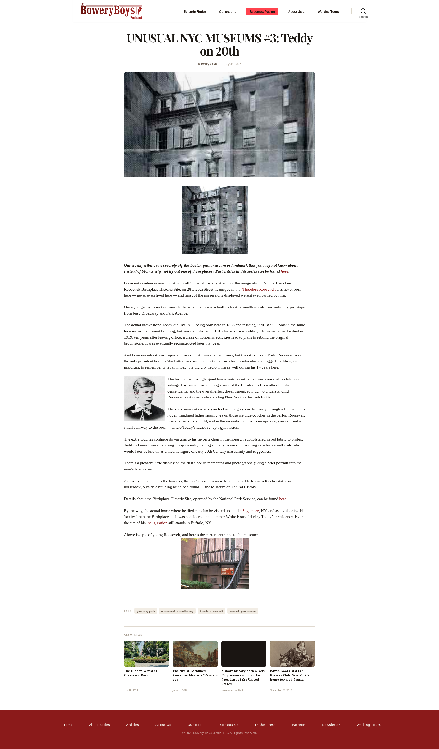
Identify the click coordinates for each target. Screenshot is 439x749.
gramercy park (146, 611)
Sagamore (250, 510)
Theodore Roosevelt (259, 289)
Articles (132, 724)
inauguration (157, 523)
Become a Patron (262, 11)
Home (68, 724)
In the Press (265, 724)
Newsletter (331, 724)
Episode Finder (195, 11)
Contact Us (229, 724)
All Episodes (99, 724)
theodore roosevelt (211, 611)
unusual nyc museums (243, 611)
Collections (227, 11)
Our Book (195, 724)
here (284, 271)
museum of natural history (177, 611)
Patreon (298, 724)
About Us (296, 11)
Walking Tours (328, 11)
